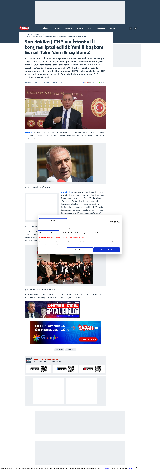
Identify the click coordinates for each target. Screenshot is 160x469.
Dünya (80, 28)
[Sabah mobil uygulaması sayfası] (29, 360)
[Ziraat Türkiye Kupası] (130, 28)
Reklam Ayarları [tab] (90, 228)
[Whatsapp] (100, 82)
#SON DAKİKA (59, 349)
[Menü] (139, 28)
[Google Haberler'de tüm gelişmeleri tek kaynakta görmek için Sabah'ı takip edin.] (65, 333)
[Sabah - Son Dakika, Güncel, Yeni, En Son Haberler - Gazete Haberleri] (24, 28)
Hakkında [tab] (111, 228)
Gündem (46, 28)
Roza (112, 28)
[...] (104, 82)
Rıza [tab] (48, 228)
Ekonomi (68, 28)
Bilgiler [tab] (69, 228)
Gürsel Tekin (66, 192)
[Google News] (87, 82)
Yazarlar (101, 28)
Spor (90, 28)
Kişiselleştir (78, 250)
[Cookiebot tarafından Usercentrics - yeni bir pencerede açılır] (111, 221)
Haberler (27, 34)
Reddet (53, 220)
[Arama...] (135, 28)
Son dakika (29, 132)
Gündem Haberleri (38, 34)
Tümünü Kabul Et (106, 250)
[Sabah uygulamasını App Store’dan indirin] (38, 369)
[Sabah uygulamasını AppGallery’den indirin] (92, 369)
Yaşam (57, 28)
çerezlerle (107, 468)
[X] (95, 82)
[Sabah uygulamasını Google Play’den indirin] (65, 369)
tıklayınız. (132, 468)
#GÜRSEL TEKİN (71, 349)
